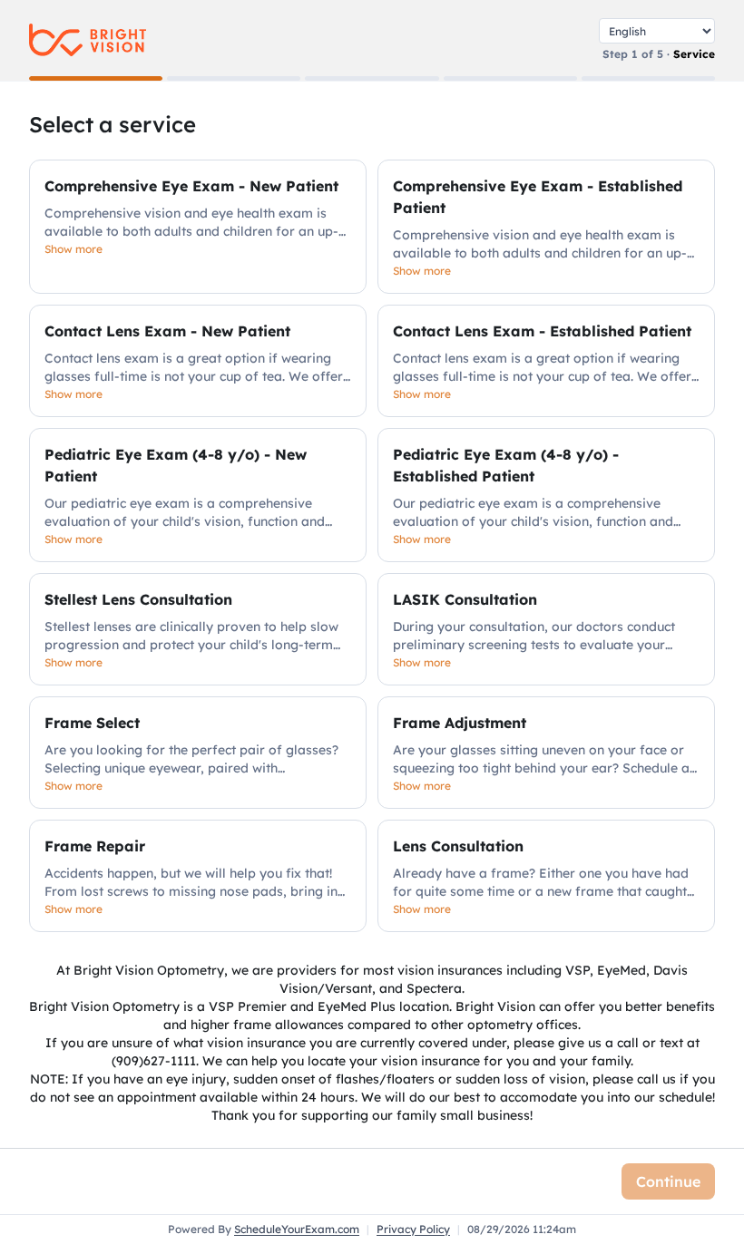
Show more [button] (73, 249)
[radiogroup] (372, 546)
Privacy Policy (413, 1229)
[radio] (198, 227)
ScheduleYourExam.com (296, 1229)
